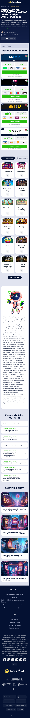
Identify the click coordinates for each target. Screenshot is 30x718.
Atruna (25, 715)
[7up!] (7, 245)
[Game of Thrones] (21, 264)
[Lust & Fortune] (21, 188)
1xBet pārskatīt (14, 75)
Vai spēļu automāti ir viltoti (14, 594)
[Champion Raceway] (21, 207)
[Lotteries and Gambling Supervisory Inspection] (7, 679)
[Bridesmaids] (21, 170)
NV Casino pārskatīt (14, 99)
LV (13, 664)
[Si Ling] (21, 226)
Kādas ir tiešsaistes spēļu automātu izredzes (12, 601)
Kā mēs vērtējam (14, 628)
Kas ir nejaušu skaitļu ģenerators (14, 608)
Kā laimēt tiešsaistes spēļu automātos (15, 605)
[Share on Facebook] (7, 38)
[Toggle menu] (2, 2)
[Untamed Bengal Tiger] (7, 264)
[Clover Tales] (7, 207)
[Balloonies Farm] (7, 226)
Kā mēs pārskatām (15, 625)
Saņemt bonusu (15, 72)
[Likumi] (17, 679)
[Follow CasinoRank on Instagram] (8, 659)
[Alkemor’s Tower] (21, 245)
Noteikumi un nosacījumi (7, 715)
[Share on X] (3, 38)
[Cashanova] (7, 170)
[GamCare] (22, 684)
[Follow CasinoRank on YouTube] (16, 659)
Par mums (14, 619)
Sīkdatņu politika (18, 715)
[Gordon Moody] (6, 684)
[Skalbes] (14, 684)
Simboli (14, 597)
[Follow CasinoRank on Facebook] (4, 659)
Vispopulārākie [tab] (9, 158)
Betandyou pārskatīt (14, 124)
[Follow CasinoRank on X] (12, 659)
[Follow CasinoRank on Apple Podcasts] (24, 659)
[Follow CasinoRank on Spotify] (20, 659)
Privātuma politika (14, 622)
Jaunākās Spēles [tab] (23, 158)
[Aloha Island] (7, 188)
